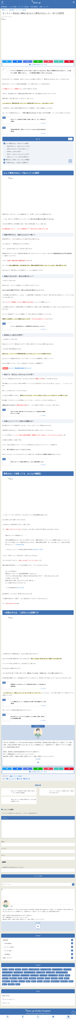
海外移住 (40, 978)
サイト (3, 855)
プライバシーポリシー (8, 999)
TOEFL (18, 969)
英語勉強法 (4, 6)
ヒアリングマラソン (61, 972)
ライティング (25, 975)
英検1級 (46, 981)
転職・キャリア (44, 6)
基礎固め (13, 978)
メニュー (7, 1018)
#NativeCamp (20, 544)
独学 (47, 978)
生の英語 (54, 978)
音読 (18, 984)
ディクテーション (29, 972)
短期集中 (14, 981)
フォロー (38, 1018)
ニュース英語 (50, 972)
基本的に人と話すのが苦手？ (14, 151)
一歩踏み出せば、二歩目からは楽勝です (17, 162)
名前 (3, 841)
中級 (67, 975)
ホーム (6, 10)
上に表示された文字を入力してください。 (13, 867)
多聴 (20, 978)
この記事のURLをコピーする (38, 64)
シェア (22, 1018)
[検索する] (73, 884)
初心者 (20, 779)
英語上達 (27, 779)
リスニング (34, 975)
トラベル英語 (41, 972)
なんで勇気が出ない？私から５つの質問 (17, 143)
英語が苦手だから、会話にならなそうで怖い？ (19, 146)
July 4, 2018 (20, 587)
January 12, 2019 (38, 549)
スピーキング (12, 779)
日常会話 (32, 978)
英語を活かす (55, 981)
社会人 (21, 981)
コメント (6, 818)
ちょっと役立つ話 (34, 969)
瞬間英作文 (6, 981)
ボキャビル (15, 975)
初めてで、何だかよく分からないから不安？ (18, 154)
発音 (66, 978)
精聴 (28, 981)
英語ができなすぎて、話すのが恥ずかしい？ (18, 149)
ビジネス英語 (13, 6)
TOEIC (24, 969)
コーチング (67, 969)
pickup (11, 969)
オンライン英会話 (23, 6)
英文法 (39, 981)
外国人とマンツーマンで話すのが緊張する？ (18, 157)
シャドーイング (7, 972)
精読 (33, 981)
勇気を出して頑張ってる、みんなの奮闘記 (18, 159)
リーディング (53, 975)
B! (27, 61)
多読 (25, 978)
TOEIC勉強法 (34, 6)
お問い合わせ (6, 995)
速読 (4, 984)
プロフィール (6, 1003)
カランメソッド (57, 969)
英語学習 (11, 10)
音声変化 (11, 984)
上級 (61, 975)
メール (4, 848)
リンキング (43, 975)
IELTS (5, 969)
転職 (71, 981)
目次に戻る (68, 1018)
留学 (61, 978)
